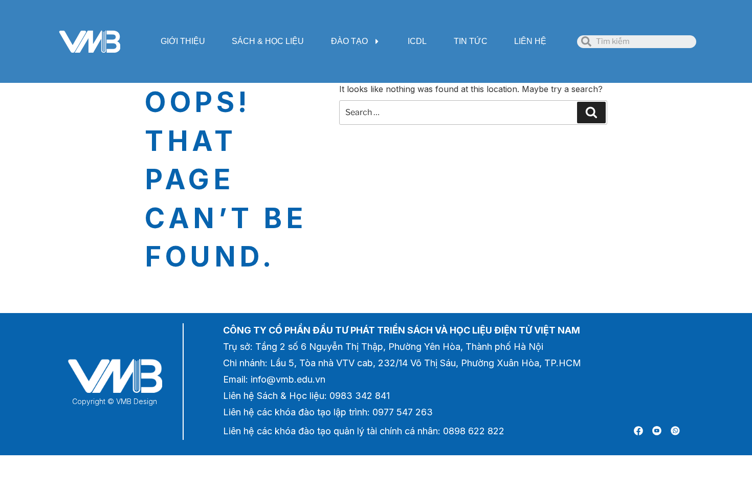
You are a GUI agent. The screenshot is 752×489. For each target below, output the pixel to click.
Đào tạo (349, 41)
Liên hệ (530, 41)
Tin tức (471, 41)
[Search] (591, 112)
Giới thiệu (183, 41)
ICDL (417, 41)
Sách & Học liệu (268, 41)
